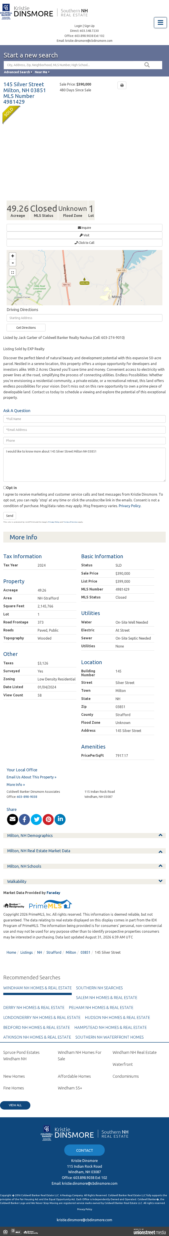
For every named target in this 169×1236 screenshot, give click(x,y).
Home (11, 952)
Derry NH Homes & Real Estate (33, 1007)
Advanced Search (17, 72)
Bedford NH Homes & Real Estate (36, 1027)
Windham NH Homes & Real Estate (37, 988)
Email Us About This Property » (31, 777)
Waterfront (123, 1064)
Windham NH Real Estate (135, 1052)
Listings (26, 952)
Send (9, 516)
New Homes (14, 1076)
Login (78, 26)
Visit (86, 235)
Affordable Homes (74, 1076)
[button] (147, 65)
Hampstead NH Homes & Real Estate (110, 1027)
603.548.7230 (89, 30)
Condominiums (126, 1076)
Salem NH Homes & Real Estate (106, 997)
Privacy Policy (130, 506)
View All (15, 1105)
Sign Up (89, 26)
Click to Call (86, 243)
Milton (71, 952)
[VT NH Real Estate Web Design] (150, 1231)
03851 (85, 952)
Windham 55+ (70, 1088)
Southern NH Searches (99, 988)
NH (39, 952)
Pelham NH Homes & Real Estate (101, 1007)
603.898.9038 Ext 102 (90, 36)
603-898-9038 (27, 797)
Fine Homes (13, 1088)
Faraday (53, 893)
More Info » (16, 785)
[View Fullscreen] (12, 272)
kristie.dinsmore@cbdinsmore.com (88, 40)
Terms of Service (70, 522)
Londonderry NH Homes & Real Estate (42, 1017)
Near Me (41, 72)
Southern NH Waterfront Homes (109, 1037)
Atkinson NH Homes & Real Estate (37, 1037)
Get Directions (26, 327)
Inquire (86, 227)
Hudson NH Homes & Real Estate (117, 1017)
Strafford (53, 952)
